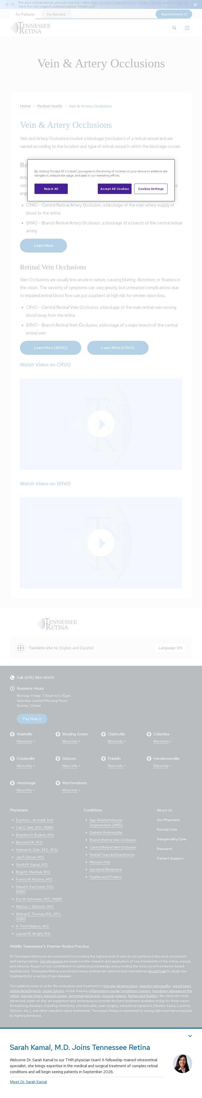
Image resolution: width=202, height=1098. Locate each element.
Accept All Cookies (115, 189)
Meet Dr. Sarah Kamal (28, 1081)
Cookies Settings (151, 189)
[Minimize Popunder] (190, 1036)
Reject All (51, 189)
